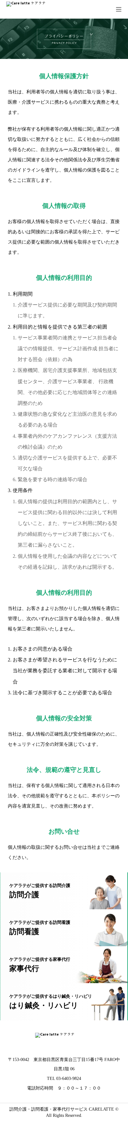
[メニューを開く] (118, 9)
